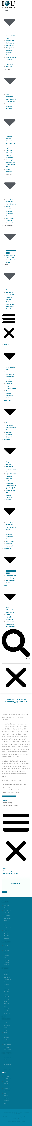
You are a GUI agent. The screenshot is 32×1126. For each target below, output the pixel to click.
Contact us (9, 59)
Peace (5, 800)
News (7, 290)
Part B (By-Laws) (11, 204)
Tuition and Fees (11, 101)
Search (28, 659)
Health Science (10, 309)
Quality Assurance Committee (9, 209)
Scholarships (6, 1053)
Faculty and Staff (11, 57)
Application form (11, 99)
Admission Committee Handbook (9, 106)
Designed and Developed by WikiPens (16, 1121)
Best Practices (10, 218)
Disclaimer (9, 398)
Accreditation (10, 45)
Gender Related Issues (10, 805)
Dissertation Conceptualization (11, 143)
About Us (5, 901)
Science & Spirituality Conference (9, 299)
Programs (5, 968)
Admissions (6, 941)
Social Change (8, 803)
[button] (9, 326)
